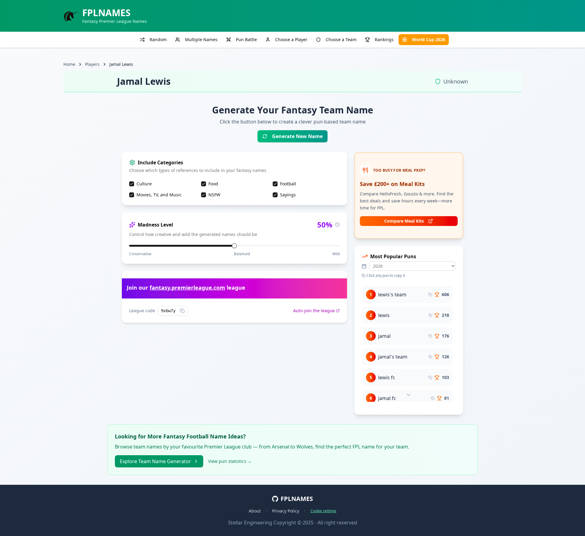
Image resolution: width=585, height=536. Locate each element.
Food (213, 184)
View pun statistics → (230, 461)
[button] (407, 294)
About (255, 511)
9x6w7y (168, 310)
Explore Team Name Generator (155, 461)
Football (288, 184)
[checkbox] (131, 183)
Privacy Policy (285, 511)
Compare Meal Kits (404, 221)
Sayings (288, 195)
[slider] (234, 245)
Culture (144, 184)
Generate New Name (297, 136)
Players (92, 64)
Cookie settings (323, 511)
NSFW (214, 195)
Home (69, 64)
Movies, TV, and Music (159, 195)
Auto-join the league (314, 310)
